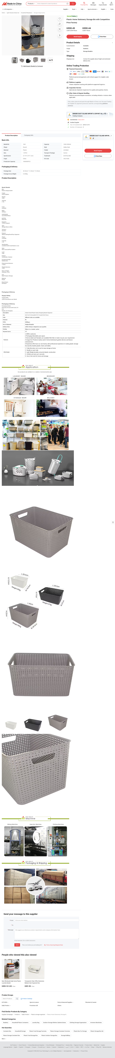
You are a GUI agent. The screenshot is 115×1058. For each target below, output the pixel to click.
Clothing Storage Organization (78, 1022)
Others (59, 1005)
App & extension (92, 9)
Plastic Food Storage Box (31, 1035)
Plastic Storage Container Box (11, 1035)
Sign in (111, 5)
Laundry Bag (35, 1022)
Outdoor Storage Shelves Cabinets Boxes (54, 1022)
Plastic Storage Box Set (96, 1031)
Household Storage (20, 1031)
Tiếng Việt (98, 1047)
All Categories (8, 9)
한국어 (72, 1047)
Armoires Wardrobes (96, 1022)
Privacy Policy (84, 1051)
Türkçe (92, 1047)
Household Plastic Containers (20, 1022)
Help (82, 9)
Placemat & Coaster (90, 1002)
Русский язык (41, 1047)
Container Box (7, 1031)
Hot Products (13, 1045)
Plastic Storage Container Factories (60, 1031)
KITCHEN (4, 1002)
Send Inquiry (78, 36)
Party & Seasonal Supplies (65, 1002)
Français (34, 1047)
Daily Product (5, 1005)
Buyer (73, 9)
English (15, 1047)
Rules (112, 9)
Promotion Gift (34, 1005)
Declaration (76, 1051)
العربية (67, 1047)
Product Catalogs (27, 998)
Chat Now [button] (103, 36)
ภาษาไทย (87, 1047)
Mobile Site (96, 1045)
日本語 (77, 1047)
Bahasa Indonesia (107, 1047)
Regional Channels (78, 1045)
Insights (103, 1045)
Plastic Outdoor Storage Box (49, 1035)
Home (3, 12)
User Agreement (67, 1051)
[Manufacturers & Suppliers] (11, 4)
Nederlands (61, 1047)
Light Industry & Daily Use (13, 12)
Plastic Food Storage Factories (37, 1031)
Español (21, 1047)
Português (27, 1047)
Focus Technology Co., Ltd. (45, 1051)
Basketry (5, 1022)
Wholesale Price (60, 1045)
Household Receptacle (26, 12)
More (3, 1039)
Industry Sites (69, 1045)
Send (17, 945)
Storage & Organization (39, 12)
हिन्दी (82, 1047)
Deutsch (54, 1047)
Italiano (48, 1047)
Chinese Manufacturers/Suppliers (36, 1045)
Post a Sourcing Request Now (53, 945)
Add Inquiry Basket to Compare (33, 66)
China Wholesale (50, 1045)
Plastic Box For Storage (80, 1031)
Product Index (88, 1045)
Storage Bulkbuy (65, 1035)
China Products (22, 1045)
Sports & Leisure (34, 1002)
